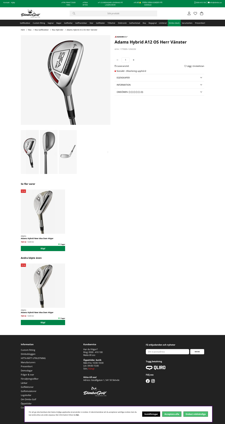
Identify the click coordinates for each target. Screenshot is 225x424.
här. (77, 415)
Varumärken (187, 23)
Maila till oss (89, 355)
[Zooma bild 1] (65, 80)
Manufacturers (28, 362)
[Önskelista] (195, 13)
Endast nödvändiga (196, 414)
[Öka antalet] (133, 60)
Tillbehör (111, 23)
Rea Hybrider (57, 30)
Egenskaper (123, 77)
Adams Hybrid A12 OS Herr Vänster (82, 30)
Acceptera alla (171, 414)
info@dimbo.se (216, 2)
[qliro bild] (155, 369)
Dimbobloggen (28, 354)
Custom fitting (39, 23)
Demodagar (27, 370)
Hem (23, 30)
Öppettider (26, 403)
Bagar (58, 23)
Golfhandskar (81, 23)
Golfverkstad (134, 23)
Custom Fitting (28, 350)
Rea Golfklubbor (42, 30)
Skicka (197, 352)
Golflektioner (27, 387)
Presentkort (200, 23)
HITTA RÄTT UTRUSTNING (33, 358)
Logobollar (26, 395)
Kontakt (6, 2)
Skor (91, 23)
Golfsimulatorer (28, 391)
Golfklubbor (25, 23)
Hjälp (13, 2)
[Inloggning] (189, 13)
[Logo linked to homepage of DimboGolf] (30, 13)
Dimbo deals (174, 23)
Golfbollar (68, 23)
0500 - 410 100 (96, 352)
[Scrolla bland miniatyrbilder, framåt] (107, 152)
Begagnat (153, 23)
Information (124, 84)
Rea (144, 23)
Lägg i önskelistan (195, 66)
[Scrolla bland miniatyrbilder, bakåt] (23, 152)
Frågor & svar (27, 374)
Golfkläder (100, 23)
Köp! (43, 248)
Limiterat (163, 23)
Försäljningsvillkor (30, 378)
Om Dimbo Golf (28, 399)
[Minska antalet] (117, 60)
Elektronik (122, 23)
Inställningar (151, 414)
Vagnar (51, 23)
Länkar (24, 383)
